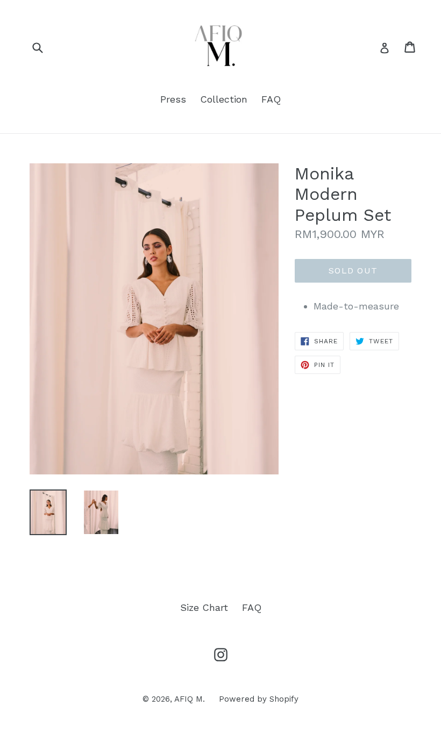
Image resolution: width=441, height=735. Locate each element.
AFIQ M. (189, 699)
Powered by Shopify (258, 699)
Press (173, 99)
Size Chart (204, 607)
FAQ (271, 99)
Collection (223, 99)
